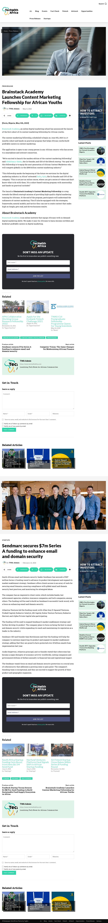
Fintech (8, 456)
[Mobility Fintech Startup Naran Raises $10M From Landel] (101, 183)
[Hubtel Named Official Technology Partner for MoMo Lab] (101, 173)
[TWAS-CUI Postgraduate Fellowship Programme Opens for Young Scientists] (62, 306)
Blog (45, 921)
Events (50, 921)
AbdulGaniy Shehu (14, 161)
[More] (70, 115)
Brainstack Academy (11, 129)
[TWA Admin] (4, 108)
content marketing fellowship (32, 337)
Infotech (33, 458)
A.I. (41, 921)
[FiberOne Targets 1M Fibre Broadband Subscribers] (38, 458)
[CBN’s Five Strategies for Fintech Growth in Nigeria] (101, 151)
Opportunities (80, 921)
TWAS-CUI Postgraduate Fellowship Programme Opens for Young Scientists (61, 321)
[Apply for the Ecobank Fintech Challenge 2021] (38, 306)
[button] (103, 3)
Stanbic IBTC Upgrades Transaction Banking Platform (87, 194)
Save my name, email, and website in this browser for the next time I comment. (30, 419)
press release (52, 337)
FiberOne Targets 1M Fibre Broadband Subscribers (38, 464)
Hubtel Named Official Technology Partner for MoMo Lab (63, 463)
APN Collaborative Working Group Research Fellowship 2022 (12, 320)
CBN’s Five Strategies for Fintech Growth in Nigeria (13, 463)
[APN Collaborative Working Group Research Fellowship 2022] (13, 306)
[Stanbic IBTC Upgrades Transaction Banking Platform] (101, 194)
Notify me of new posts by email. (15, 426)
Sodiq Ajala (41, 176)
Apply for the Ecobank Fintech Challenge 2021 (35, 319)
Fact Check (57, 921)
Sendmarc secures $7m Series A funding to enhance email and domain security (16, 349)
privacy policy (41, 281)
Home (6, 31)
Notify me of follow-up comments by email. (18, 423)
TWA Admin (14, 109)
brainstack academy (10, 337)
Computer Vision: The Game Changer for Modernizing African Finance (57, 348)
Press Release (13, 31)
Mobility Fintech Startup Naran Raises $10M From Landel (86, 183)
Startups (99, 921)
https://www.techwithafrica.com (30, 364)
